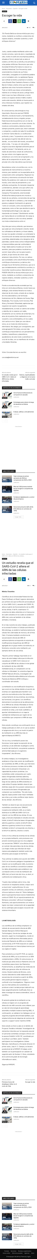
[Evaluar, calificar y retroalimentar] (7, 414)
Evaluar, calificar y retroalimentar (24, 412)
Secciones (9, 8)
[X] (15, 21)
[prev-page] (3, 421)
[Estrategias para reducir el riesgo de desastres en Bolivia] (7, 404)
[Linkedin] (24, 21)
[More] (28, 21)
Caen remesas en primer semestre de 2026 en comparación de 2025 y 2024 (22, 478)
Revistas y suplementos (24, 1251)
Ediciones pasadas (17, 1253)
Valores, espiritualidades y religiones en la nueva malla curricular (27, 377)
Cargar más (18, 517)
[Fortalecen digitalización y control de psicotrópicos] (7, 499)
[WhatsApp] (19, 21)
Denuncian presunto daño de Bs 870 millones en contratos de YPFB (23, 509)
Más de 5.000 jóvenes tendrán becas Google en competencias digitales (23, 488)
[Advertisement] (18, 446)
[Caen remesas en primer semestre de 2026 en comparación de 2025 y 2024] (7, 478)
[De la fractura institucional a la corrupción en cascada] (7, 395)
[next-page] (6, 421)
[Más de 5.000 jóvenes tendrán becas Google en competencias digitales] (7, 489)
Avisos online (6, 1253)
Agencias (26, 1253)
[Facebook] (10, 21)
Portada (6, 1251)
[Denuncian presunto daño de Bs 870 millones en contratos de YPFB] (7, 509)
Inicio (3, 8)
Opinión (15, 8)
